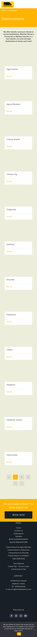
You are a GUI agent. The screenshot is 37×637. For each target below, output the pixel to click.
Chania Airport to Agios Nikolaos (18, 547)
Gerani (10, 350)
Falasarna (11, 315)
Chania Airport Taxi (18, 569)
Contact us (18, 531)
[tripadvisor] (26, 616)
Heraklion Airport (14, 420)
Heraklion (11, 385)
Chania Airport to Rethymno (18, 550)
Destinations (18, 534)
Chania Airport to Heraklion (18, 556)
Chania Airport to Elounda (18, 553)
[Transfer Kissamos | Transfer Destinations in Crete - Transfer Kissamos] (7, 4)
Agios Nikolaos (13, 104)
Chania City (12, 174)
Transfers (18, 536)
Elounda (10, 280)
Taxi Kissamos (18, 563)
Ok (19, 634)
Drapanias (11, 209)
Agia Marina (12, 69)
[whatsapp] (21, 616)
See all (9, 76)
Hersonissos (12, 455)
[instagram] (16, 616)
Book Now (18, 515)
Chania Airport (13, 139)
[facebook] (11, 616)
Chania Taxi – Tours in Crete (18, 566)
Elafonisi (10, 244)
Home (3, 10)
